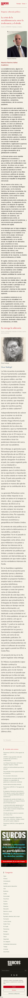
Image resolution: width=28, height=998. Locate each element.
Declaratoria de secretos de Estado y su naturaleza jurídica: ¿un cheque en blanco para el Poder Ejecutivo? (14, 801)
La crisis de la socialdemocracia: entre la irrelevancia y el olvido (12, 20)
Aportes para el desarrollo (10, 886)
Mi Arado (5, 926)
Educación (6, 909)
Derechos (5, 906)
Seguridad (6, 939)
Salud (4, 936)
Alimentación (6, 881)
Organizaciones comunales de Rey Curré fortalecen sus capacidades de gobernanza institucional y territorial (13, 780)
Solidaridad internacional (9, 944)
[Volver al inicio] (5, 3)
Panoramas (6, 929)
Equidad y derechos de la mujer (11, 916)
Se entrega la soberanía (11, 328)
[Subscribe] (25, 970)
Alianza (5, 878)
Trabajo (5, 947)
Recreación (6, 934)
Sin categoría (6, 941)
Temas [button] (23, 4)
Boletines (5, 891)
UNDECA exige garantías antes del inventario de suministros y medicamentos (12, 758)
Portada (19, 4)
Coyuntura (6, 899)
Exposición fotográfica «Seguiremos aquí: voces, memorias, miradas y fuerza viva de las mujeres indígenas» (13, 819)
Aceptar (14, 987)
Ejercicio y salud (7, 911)
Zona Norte (6, 952)
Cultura (5, 901)
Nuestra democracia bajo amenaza (12, 784)
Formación (6, 919)
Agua (4, 876)
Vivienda (5, 949)
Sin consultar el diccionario (10, 776)
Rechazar (14, 990)
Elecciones (6, 914)
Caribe (5, 894)
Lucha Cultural (7, 921)
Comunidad (6, 896)
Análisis (20, 27)
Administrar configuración (14, 993)
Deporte (5, 904)
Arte (4, 889)
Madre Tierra (6, 924)
